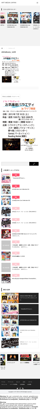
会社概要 (29, 384)
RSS (23, 388)
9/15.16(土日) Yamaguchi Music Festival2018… (24, 278)
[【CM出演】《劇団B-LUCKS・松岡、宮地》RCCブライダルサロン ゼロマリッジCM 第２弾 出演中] (6, 245)
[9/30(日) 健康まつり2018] (6, 256)
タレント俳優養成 (18, 362)
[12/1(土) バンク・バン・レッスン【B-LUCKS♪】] (6, 211)
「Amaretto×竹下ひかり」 (19, 178)
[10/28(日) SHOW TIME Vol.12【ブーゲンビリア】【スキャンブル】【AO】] (6, 234)
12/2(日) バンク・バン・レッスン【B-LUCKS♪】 (24, 222)
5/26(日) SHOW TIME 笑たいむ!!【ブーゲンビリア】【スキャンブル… (28, 298)
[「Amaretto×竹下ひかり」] (6, 178)
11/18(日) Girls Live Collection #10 (19, 26)
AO (20, 21)
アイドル (3, 381)
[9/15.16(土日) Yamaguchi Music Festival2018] (6, 278)
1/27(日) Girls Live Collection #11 (6, 26)
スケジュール (4, 384)
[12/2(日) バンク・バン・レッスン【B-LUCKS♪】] (6, 222)
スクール (30, 381)
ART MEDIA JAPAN (18, 391)
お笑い (7, 359)
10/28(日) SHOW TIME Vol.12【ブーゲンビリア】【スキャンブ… (24, 234)
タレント (18, 381)
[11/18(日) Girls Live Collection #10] (6, 200)
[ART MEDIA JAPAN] (8, 2)
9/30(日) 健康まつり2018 (18, 256)
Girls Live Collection (7, 21)
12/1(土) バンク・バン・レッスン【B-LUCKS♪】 (32, 27)
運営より (20, 359)
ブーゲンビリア (5, 362)
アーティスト (10, 381)
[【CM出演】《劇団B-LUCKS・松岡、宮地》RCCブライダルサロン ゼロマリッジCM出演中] (6, 267)
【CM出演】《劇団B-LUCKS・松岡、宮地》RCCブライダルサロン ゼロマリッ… (25, 246)
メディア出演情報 (13, 384)
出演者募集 (22, 384)
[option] (6, 20)
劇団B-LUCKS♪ (33, 21)
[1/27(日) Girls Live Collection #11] (6, 189)
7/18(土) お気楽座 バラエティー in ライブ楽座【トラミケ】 (10, 97)
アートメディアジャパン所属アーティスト (33, 363)
